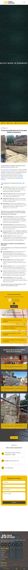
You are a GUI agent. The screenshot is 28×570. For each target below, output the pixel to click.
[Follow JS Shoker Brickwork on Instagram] (6, 544)
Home (4, 123)
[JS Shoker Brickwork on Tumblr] (13, 544)
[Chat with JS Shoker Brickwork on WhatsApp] (24, 568)
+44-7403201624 (15, 301)
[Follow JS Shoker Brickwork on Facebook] (2, 544)
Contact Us (14, 306)
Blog (3, 555)
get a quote (14, 437)
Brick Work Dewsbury (14, 367)
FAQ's (3, 552)
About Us (4, 550)
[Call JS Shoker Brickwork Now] (16, 568)
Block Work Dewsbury (21, 123)
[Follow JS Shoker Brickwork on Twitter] (9, 544)
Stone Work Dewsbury (14, 426)
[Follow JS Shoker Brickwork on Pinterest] (17, 544)
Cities (3, 559)
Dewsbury (11, 123)
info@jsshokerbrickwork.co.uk (12, 460)
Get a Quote (6, 568)
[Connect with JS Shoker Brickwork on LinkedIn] (21, 544)
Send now (14, 502)
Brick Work (4, 565)
